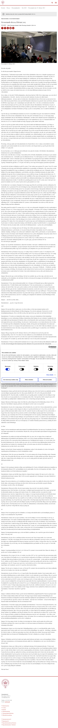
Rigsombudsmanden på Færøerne (9, 723)
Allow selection (29, 379)
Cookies (4, 707)
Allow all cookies (47, 379)
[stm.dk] (29, 683)
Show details (49, 374)
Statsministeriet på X (7, 719)
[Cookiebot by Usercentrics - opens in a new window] (49, 347)
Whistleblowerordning (7, 715)
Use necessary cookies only (10, 379)
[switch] (22, 369)
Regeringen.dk (6, 721)
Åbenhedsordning (6, 711)
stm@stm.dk (7, 701)
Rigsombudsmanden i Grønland (9, 724)
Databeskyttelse (6, 705)
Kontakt (4, 709)
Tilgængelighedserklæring (8, 713)
